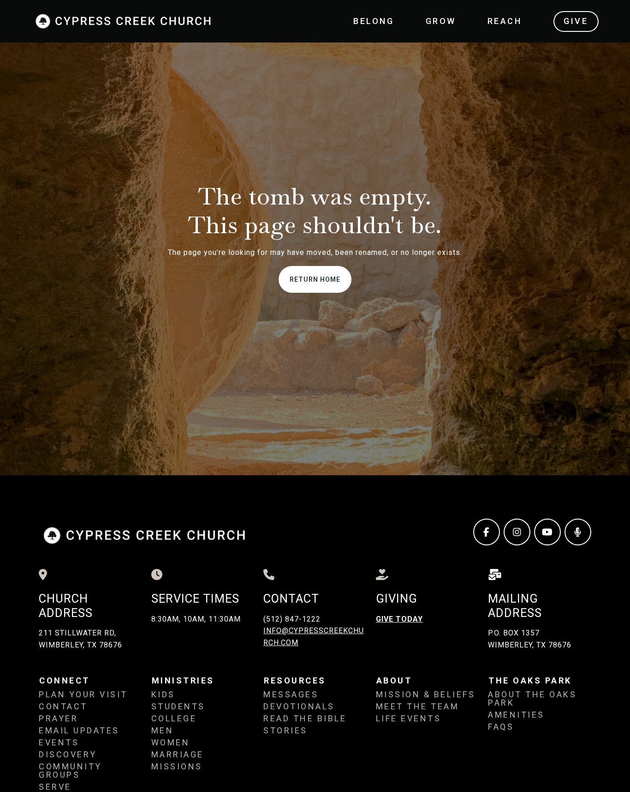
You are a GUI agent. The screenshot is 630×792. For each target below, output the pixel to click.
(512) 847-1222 (292, 619)
